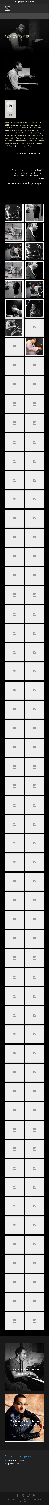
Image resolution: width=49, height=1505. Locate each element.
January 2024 (11, 1460)
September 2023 (12, 1464)
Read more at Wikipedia (29, 153)
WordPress (24, 1502)
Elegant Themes (24, 1499)
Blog (22, 1460)
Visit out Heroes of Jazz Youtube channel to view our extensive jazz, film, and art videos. (26, 184)
